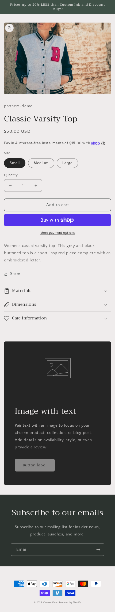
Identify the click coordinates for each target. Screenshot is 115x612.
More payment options (57, 233)
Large (67, 163)
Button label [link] (35, 465)
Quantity (11, 175)
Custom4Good (51, 602)
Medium (41, 163)
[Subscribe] (98, 549)
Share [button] (15, 274)
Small (15, 163)
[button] (57, 291)
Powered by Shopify (70, 602)
